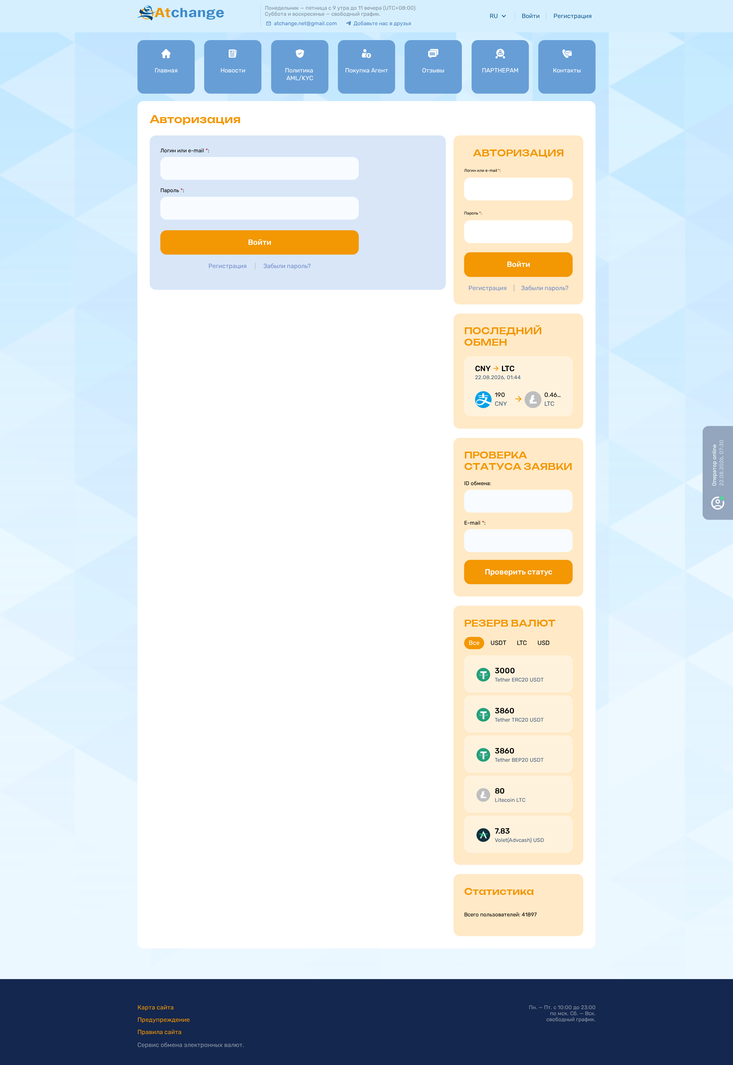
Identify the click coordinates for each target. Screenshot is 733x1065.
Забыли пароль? (287, 265)
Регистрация (227, 265)
